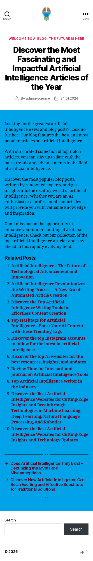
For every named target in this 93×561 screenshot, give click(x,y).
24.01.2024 (69, 98)
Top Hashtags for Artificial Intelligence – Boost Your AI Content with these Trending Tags (47, 326)
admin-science (38, 98)
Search (10, 520)
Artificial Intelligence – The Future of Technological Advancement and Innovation (48, 271)
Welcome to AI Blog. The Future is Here (46, 38)
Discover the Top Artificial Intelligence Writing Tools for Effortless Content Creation (40, 308)
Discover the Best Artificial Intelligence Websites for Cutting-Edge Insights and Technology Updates (49, 434)
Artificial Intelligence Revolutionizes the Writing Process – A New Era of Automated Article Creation (48, 289)
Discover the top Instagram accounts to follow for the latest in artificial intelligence (48, 344)
